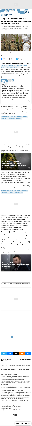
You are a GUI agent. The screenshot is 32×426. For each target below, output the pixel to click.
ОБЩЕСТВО (12, 365)
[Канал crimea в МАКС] (28, 353)
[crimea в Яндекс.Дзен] (16, 353)
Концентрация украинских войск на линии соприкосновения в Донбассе (14, 66)
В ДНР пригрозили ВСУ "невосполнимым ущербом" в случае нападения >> (14, 192)
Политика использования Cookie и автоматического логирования (15, 383)
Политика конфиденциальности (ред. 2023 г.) (13, 386)
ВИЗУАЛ (28, 365)
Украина (4, 283)
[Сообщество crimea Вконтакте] (10, 353)
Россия (11, 285)
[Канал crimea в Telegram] (4, 353)
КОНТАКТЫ (26, 370)
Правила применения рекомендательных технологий (15, 388)
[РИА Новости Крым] (6, 15)
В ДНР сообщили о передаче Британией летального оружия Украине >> (14, 118)
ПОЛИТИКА (5, 365)
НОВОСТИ (4, 370)
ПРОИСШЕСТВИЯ (20, 365)
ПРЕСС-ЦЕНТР (12, 370)
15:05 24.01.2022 (4, 32)
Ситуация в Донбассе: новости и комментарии (19, 283)
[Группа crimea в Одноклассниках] (22, 353)
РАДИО (20, 370)
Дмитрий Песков (18, 285)
